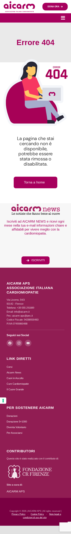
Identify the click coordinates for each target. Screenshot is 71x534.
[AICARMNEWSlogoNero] (35, 204)
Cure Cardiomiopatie (18, 383)
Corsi (9, 366)
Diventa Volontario (16, 427)
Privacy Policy (18, 514)
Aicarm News (14, 372)
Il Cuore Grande (15, 389)
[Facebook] (10, 343)
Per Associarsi (14, 432)
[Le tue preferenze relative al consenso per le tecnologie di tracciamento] (3, 400)
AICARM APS (16, 491)
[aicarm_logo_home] (19, 2)
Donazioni (12, 416)
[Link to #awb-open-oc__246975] (63, 18)
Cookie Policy (37, 514)
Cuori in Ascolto (15, 378)
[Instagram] (19, 343)
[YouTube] (28, 343)
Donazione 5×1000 (17, 421)
